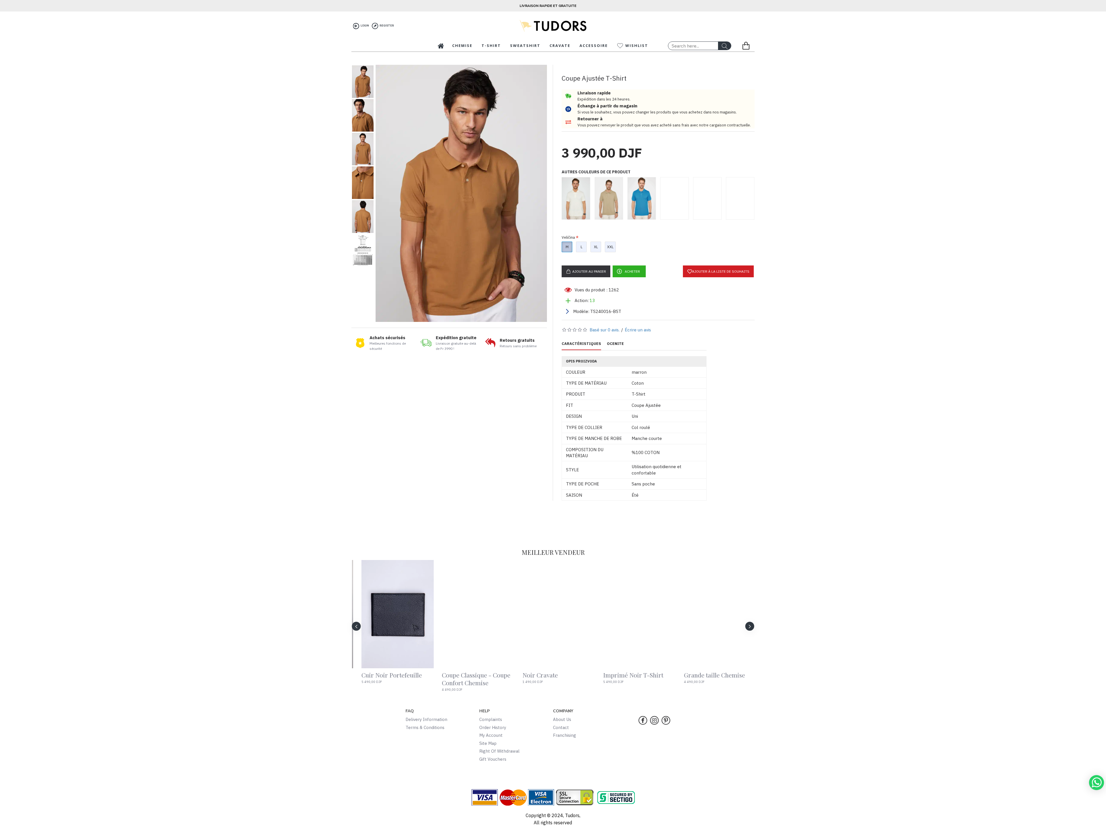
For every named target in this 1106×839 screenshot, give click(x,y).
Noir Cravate (454, 675)
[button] (356, 626)
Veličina (568, 237)
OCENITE (615, 343)
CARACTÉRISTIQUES (581, 343)
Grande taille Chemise (628, 675)
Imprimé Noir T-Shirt (547, 675)
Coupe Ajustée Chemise (710, 675)
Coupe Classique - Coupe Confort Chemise (390, 679)
